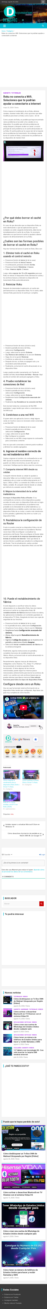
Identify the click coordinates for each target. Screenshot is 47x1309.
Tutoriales (16, 93)
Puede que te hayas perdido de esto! (21, 1121)
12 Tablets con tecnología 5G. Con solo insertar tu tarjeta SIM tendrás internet (29, 1052)
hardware (24, 1009)
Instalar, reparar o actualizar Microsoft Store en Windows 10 (22, 825)
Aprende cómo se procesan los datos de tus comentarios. (23, 871)
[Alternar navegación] (4, 25)
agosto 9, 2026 (19, 1031)
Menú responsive (43, 2)
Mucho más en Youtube (13, 1303)
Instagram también (11, 1300)
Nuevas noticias (13, 992)
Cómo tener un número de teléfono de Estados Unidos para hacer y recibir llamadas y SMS (28, 1039)
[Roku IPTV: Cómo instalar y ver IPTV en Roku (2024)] (11, 796)
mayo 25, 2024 (8, 107)
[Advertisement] (23, 61)
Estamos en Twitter (11, 1297)
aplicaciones (19, 1022)
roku (12, 814)
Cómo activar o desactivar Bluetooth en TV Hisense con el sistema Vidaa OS (27, 1014)
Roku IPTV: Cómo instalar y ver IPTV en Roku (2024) (10, 805)
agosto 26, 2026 (19, 1006)
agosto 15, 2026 (19, 1019)
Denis (17, 107)
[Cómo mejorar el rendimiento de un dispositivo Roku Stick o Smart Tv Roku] (11, 774)
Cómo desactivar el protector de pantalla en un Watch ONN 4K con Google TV (25, 834)
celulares (17, 1048)
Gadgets (6, 93)
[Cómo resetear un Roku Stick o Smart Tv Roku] (30, 774)
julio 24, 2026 (18, 1057)
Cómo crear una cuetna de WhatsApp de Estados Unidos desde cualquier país (26, 1026)
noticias (27, 1022)
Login (43, 854)
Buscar (41, 903)
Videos (25, 996)
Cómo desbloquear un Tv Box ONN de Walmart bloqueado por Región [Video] (28, 1001)
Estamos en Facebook (12, 1294)
